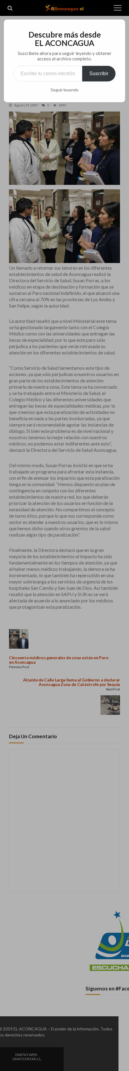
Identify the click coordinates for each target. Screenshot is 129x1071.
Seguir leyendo (65, 89)
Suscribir (98, 73)
